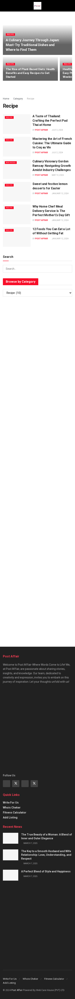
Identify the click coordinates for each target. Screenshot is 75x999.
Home (6, 98)
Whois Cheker (12, 807)
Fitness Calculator (14, 812)
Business (11, 162)
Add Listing (10, 817)
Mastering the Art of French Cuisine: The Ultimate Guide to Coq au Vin (52, 143)
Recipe (10, 34)
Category (18, 98)
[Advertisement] (37, 341)
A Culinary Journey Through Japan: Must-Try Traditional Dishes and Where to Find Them (32, 45)
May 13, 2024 (57, 175)
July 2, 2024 (57, 130)
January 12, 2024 (60, 193)
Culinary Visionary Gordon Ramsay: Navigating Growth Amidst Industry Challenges (51, 166)
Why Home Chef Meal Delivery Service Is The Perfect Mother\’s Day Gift (51, 211)
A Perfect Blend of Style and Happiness (46, 871)
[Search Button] (68, 269)
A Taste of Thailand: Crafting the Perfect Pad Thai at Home (49, 120)
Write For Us (11, 802)
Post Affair (41, 130)
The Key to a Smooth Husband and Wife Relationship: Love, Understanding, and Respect (46, 855)
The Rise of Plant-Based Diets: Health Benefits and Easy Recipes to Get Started (30, 73)
